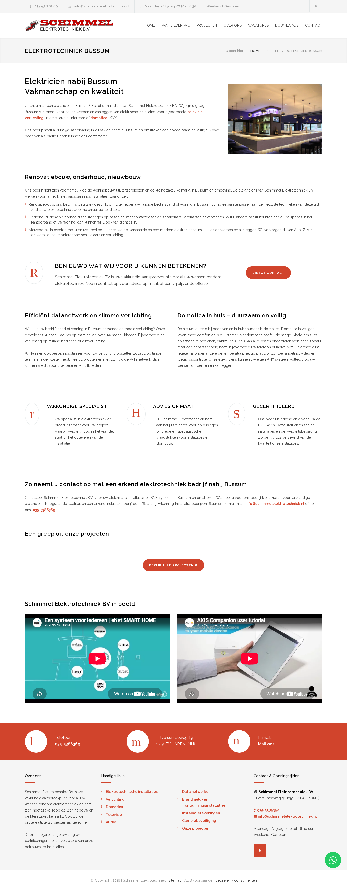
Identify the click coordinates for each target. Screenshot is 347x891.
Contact (313, 25)
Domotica (114, 807)
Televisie (114, 815)
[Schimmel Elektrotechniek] (72, 25)
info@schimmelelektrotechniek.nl (101, 6)
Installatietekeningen (201, 813)
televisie (195, 112)
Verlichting (115, 799)
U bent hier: (235, 51)
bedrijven (223, 880)
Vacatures (258, 25)
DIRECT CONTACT (268, 273)
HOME (255, 51)
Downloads (286, 25)
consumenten (245, 880)
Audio (111, 822)
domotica (98, 118)
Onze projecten (195, 828)
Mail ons (266, 744)
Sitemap (175, 880)
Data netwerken (196, 792)
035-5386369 (44, 510)
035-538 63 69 (46, 6)
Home (150, 25)
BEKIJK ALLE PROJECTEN (171, 565)
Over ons (233, 25)
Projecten (207, 25)
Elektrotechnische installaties (132, 792)
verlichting (34, 118)
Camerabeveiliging (199, 821)
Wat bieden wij (176, 25)
